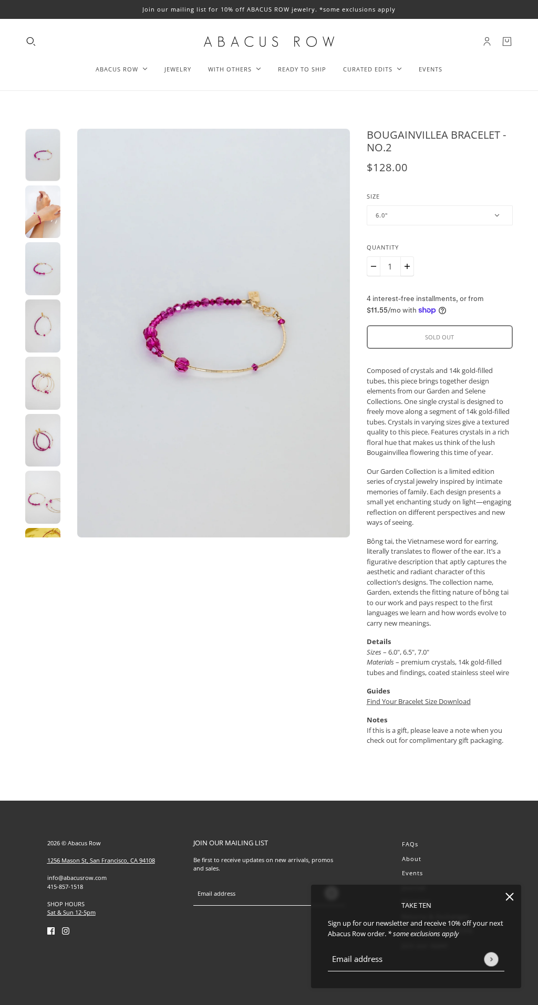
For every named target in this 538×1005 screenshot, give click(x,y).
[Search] (31, 41)
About (411, 859)
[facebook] (51, 930)
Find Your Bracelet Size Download (419, 701)
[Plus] (407, 266)
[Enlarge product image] (213, 333)
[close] (509, 896)
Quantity (383, 247)
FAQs (410, 844)
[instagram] (66, 930)
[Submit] (491, 959)
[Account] (487, 41)
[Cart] (507, 41)
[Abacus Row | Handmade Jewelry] (269, 41)
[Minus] (373, 266)
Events (412, 873)
